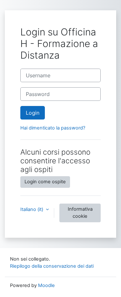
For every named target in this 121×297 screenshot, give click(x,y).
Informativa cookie (80, 212)
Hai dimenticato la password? (52, 128)
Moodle (46, 285)
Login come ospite (45, 182)
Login (32, 113)
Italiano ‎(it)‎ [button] (32, 209)
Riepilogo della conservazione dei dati (52, 266)
